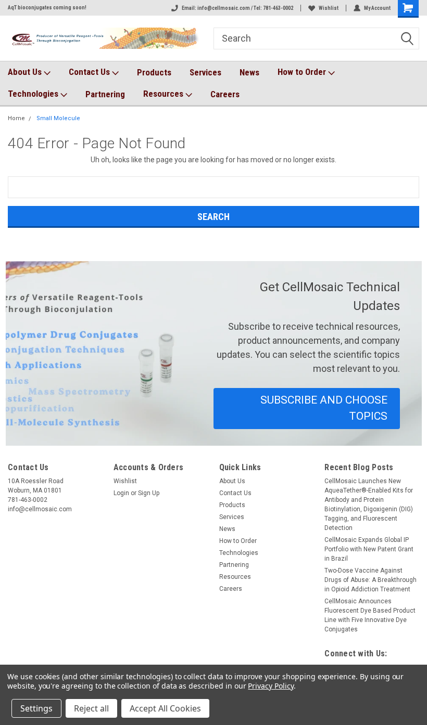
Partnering (105, 94)
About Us (26, 72)
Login (121, 493)
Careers (225, 94)
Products (154, 72)
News (249, 72)
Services (205, 72)
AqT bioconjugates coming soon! (47, 7)
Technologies (34, 93)
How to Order (303, 72)
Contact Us (90, 72)
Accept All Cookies (165, 708)
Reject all (91, 708)
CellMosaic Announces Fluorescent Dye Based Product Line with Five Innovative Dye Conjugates (370, 615)
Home (16, 118)
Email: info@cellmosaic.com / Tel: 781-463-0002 (237, 8)
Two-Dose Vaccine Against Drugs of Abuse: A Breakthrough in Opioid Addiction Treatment (370, 580)
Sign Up (148, 493)
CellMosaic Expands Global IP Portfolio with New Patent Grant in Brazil (368, 549)
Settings (36, 708)
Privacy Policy (270, 686)
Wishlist (328, 8)
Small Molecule (58, 118)
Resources (164, 93)
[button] (307, 408)
